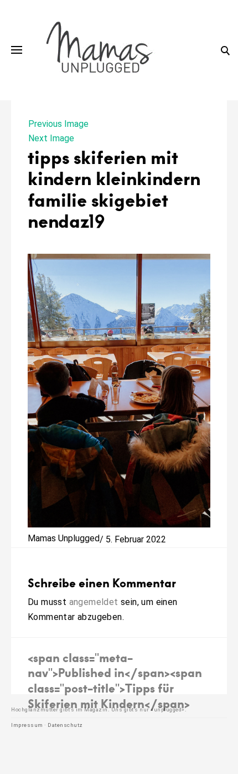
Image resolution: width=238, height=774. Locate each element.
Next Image (51, 138)
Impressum (27, 725)
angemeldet (93, 602)
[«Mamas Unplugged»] (99, 50)
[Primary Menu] (16, 50)
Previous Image (58, 124)
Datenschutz (65, 725)
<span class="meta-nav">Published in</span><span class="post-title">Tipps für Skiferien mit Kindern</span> (115, 680)
